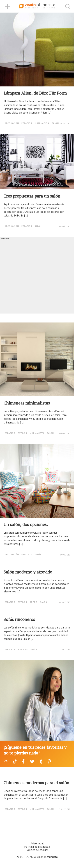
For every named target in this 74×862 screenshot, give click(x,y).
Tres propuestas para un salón (32, 196)
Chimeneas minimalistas (27, 403)
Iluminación (41, 123)
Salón (55, 123)
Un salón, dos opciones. (26, 524)
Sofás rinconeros (19, 619)
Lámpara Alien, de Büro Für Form (35, 93)
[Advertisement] (37, 277)
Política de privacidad (37, 846)
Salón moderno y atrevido (28, 572)
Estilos (22, 433)
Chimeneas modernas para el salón (36, 782)
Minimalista (37, 433)
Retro (34, 602)
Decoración (11, 123)
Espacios (26, 123)
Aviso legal (37, 843)
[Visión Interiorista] (37, 6)
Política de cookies (37, 850)
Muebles (23, 649)
